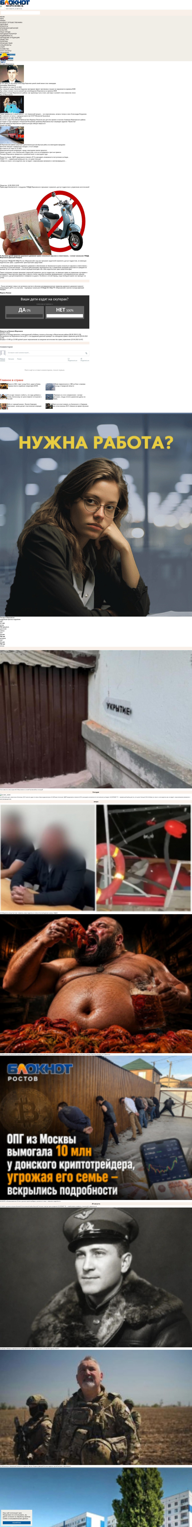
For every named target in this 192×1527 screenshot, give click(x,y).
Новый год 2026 (5, 125)
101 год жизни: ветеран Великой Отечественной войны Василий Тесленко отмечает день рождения (30, 1206)
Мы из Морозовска (6, 95)
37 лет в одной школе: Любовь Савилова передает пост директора (92, 1054)
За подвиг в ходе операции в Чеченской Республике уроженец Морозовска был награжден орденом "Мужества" (38, 121)
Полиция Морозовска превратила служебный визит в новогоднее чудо (24, 154)
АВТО (2, 19)
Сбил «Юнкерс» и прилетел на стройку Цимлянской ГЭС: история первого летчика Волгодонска (29, 1348)
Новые (2, 359)
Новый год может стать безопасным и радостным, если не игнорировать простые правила (30, 152)
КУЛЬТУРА (3, 30)
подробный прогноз (6, 619)
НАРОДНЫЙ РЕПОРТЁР (8, 34)
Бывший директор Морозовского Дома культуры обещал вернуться (22, 123)
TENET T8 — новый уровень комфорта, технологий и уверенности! (79, 1206)
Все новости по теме (7, 87)
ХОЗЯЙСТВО (4, 49)
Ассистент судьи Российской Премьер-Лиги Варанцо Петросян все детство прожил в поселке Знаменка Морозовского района (42, 120)
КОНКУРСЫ (4, 26)
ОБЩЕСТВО (4, 39)
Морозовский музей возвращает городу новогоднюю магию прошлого (23, 150)
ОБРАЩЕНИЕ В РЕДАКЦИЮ (10, 37)
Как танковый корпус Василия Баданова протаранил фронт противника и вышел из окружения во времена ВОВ (37, 89)
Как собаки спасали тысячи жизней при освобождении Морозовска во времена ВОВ (28, 91)
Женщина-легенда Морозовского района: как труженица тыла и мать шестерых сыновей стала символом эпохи (38, 93)
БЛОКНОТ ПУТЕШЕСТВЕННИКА (11, 22)
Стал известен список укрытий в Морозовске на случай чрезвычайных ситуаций (21, 789)
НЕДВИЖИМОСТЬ (6, 36)
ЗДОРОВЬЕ (4, 24)
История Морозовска (7, 64)
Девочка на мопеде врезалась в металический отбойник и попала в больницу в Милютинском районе (34, 334)
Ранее (19, 359)
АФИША (2, 20)
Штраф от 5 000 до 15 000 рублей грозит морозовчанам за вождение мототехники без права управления (35, 339)
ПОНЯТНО (16, 1523)
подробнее (16, 619)
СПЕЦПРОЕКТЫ (5, 45)
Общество (3, 185)
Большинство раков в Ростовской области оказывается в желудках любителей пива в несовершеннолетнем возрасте (35, 1054)
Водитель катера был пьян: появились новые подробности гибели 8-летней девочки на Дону (28, 913)
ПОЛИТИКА (4, 41)
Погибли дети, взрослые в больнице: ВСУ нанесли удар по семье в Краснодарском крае (27, 797)
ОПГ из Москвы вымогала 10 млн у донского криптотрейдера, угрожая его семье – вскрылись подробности (32, 1201)
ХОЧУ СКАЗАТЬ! (5, 51)
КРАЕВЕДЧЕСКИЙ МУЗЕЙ (9, 28)
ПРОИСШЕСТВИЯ (6, 43)
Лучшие (11, 359)
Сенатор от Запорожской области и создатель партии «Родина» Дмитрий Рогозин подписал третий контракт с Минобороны (37, 1466)
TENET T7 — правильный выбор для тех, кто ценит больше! (129, 797)
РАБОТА (12, 54)
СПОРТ (2, 47)
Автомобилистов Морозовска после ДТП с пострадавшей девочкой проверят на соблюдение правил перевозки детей (39, 336)
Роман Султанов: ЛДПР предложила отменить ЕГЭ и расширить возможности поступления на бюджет (82, 797)
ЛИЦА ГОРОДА (5, 32)
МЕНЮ (2, 17)
